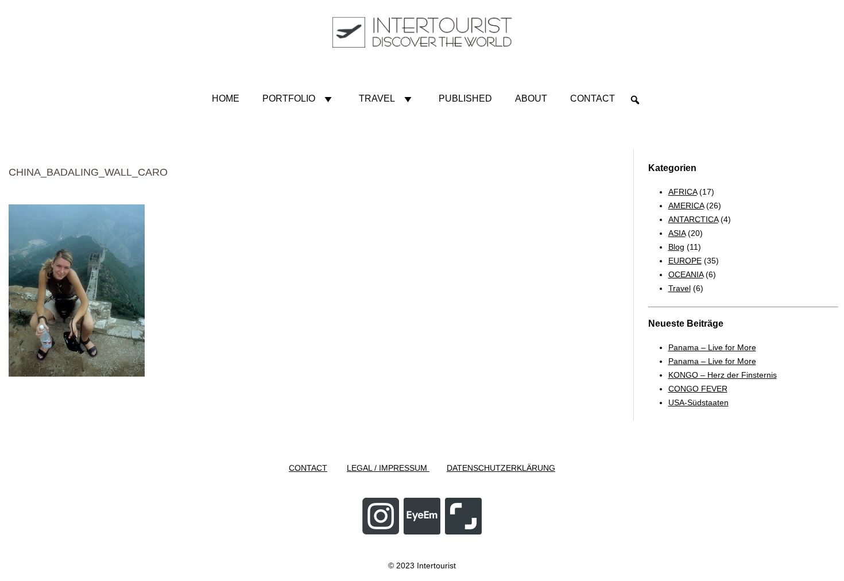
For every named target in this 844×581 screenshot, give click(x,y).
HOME (225, 98)
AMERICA (686, 205)
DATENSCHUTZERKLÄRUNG (501, 467)
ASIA (677, 233)
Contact (592, 98)
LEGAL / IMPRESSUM (388, 467)
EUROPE (685, 260)
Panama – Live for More (712, 347)
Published (465, 98)
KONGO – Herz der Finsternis (722, 374)
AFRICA (682, 191)
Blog (676, 246)
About (531, 98)
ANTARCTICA (693, 219)
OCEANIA (685, 274)
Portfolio (288, 98)
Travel (377, 98)
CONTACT (308, 467)
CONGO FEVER (697, 388)
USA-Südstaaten (698, 402)
